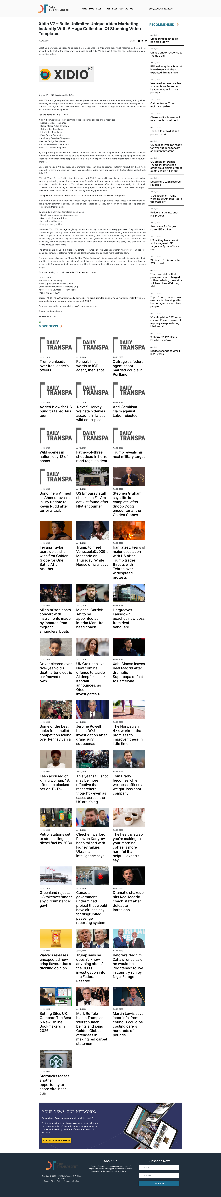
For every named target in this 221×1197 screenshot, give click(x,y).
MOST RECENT (96, 8)
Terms (46, 1181)
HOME (84, 8)
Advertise (75, 1181)
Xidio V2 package (58, 229)
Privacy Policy (56, 1181)
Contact (66, 1181)
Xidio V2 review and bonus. (83, 272)
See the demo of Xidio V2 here (53, 114)
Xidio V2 (43, 100)
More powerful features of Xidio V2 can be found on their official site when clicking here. (82, 195)
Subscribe (159, 1183)
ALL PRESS (112, 8)
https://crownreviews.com (84, 306)
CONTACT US (126, 8)
